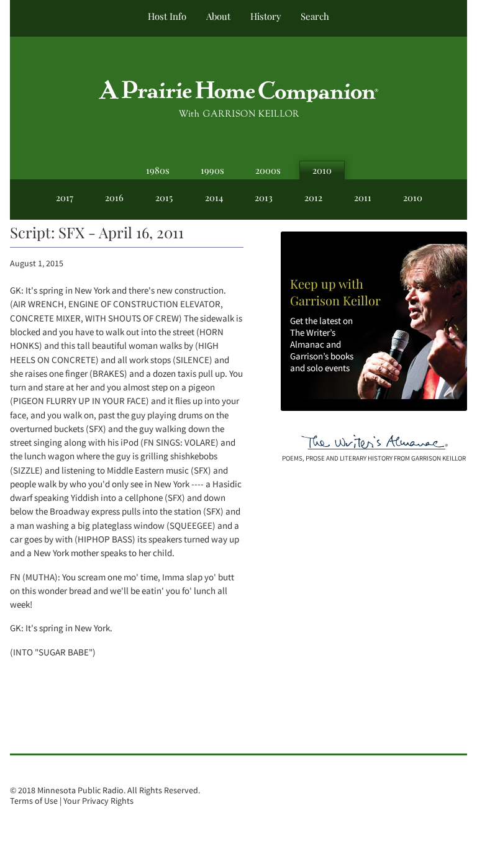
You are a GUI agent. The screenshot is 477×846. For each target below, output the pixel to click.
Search (315, 16)
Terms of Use (34, 801)
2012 (313, 197)
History (265, 16)
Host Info (167, 16)
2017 (64, 197)
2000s (268, 170)
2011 (362, 197)
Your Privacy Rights (98, 801)
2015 (164, 197)
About (218, 16)
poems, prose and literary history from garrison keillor (374, 458)
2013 (264, 197)
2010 (322, 170)
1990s (212, 170)
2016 (114, 197)
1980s (158, 170)
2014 (214, 197)
